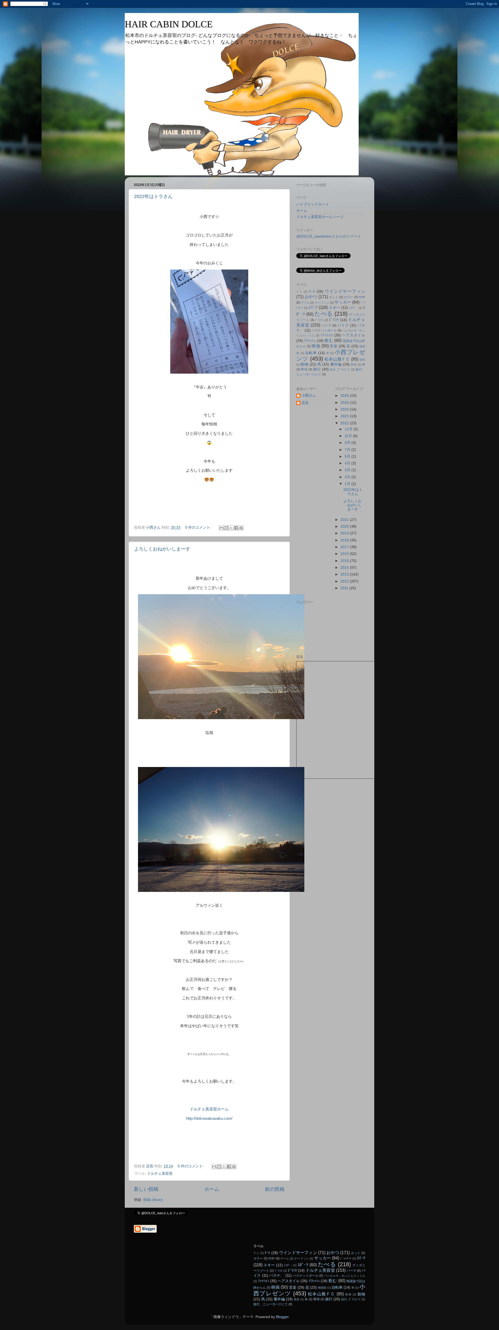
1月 (348, 484)
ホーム (211, 1189)
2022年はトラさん (153, 196)
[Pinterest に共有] (241, 527)
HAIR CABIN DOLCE (169, 24)
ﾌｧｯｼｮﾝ (326, 335)
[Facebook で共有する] (236, 527)
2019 (345, 533)
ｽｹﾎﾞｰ (353, 307)
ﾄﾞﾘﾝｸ (334, 320)
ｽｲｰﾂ (312, 307)
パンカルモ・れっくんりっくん (344, 1275)
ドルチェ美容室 (160, 1173)
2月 (348, 477)
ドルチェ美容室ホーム (209, 1109)
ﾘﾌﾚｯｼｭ (310, 341)
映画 (316, 345)
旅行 (317, 369)
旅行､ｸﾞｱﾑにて (340, 369)
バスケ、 (276, 1275)
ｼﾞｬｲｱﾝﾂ (345, 1258)
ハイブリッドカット (312, 204)
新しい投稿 (146, 1189)
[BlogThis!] (226, 527)
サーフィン (322, 302)
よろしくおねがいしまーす (162, 549)
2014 (345, 568)
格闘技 (322, 1287)
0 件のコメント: (198, 527)
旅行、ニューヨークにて (270, 1304)
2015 (345, 561)
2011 (344, 588)
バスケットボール (324, 330)
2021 (345, 520)
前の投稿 (275, 1189)
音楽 (333, 346)
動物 (304, 364)
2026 (345, 396)
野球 (304, 369)
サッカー (342, 302)
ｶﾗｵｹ (362, 297)
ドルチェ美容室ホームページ (320, 217)
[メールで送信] (221, 527)
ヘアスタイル (353, 335)
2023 (345, 416)
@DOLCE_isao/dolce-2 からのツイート (328, 236)
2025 (345, 403)
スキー (334, 308)
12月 (349, 429)
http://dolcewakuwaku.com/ (209, 1118)
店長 (305, 403)
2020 (345, 526)
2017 (345, 547)
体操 (362, 359)
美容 (354, 364)
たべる (323, 313)
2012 (345, 581)
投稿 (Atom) (153, 1200)
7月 (348, 450)
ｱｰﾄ (312, 291)
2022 (345, 423)
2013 (345, 574)
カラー (348, 297)
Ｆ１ (299, 291)
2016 (345, 554)
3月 (348, 470)
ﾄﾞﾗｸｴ (319, 320)
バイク (343, 325)
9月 (348, 443)
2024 (345, 409)
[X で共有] (231, 527)
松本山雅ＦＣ (337, 359)
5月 (348, 456)
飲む (329, 340)
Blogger (282, 1317)
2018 (345, 540)
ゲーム (305, 302)
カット (333, 297)
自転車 (311, 353)
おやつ (311, 296)
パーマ (326, 325)
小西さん (308, 396)
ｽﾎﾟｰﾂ (303, 1264)
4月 (348, 463)
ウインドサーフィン (345, 291)
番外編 (336, 364)
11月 (349, 436)
